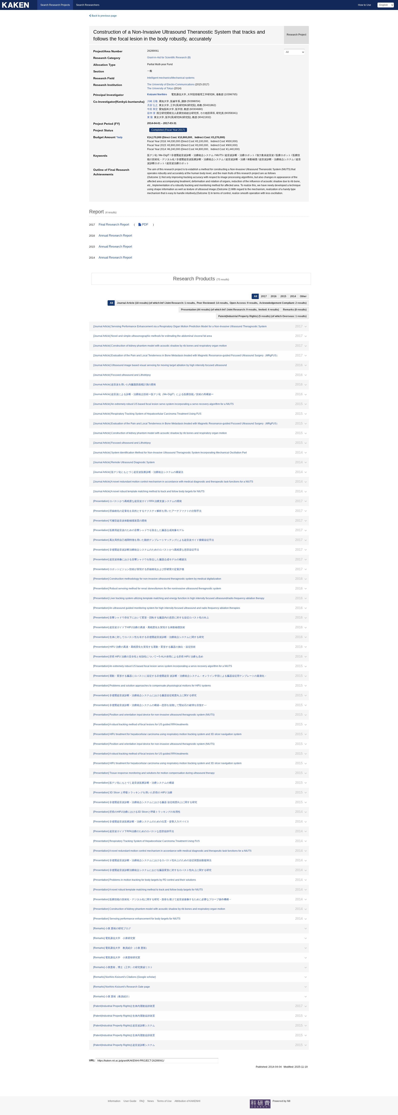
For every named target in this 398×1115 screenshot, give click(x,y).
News (150, 1101)
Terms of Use (164, 1101)
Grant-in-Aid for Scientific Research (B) (169, 57)
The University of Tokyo (160, 88)
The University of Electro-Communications (170, 84)
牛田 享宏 (152, 109)
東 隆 (150, 117)
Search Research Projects (55, 5)
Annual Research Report (115, 235)
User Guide (130, 1101)
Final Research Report (114, 224)
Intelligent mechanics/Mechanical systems (170, 77)
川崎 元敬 (152, 101)
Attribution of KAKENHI (187, 1101)
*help (119, 137)
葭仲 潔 (151, 113)
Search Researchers (87, 5)
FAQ (142, 1101)
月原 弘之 (152, 105)
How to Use (364, 5)
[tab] (201, 279)
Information (114, 1101)
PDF (144, 224)
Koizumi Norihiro (157, 94)
